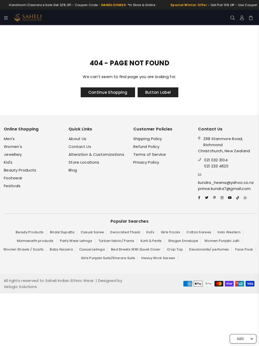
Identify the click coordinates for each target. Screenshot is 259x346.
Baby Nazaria (61, 249)
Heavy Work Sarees (158, 258)
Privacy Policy (146, 162)
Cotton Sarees (198, 232)
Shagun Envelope (183, 240)
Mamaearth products (35, 240)
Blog (73, 170)
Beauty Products (20, 170)
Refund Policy (146, 146)
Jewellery (13, 154)
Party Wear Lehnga (76, 240)
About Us (77, 138)
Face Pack (244, 249)
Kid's (8, 162)
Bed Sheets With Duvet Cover (136, 249)
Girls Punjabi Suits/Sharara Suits (108, 258)
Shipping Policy (147, 138)
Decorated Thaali (125, 232)
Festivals (12, 185)
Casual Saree (92, 232)
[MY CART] (250, 17)
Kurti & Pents (151, 240)
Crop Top (175, 249)
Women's (13, 146)
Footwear (13, 178)
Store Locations (84, 162)
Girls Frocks (170, 232)
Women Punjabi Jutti (221, 240)
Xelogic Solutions (20, 286)
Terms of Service (149, 154)
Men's (9, 138)
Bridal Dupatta (62, 232)
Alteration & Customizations (96, 154)
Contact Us (80, 146)
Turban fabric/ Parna (116, 240)
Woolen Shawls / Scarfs (23, 249)
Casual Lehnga (92, 249)
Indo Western (229, 232)
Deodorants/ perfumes (209, 249)
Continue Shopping (107, 92)
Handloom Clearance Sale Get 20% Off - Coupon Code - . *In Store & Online (80, 5)
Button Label (158, 92)
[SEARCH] (232, 17)
